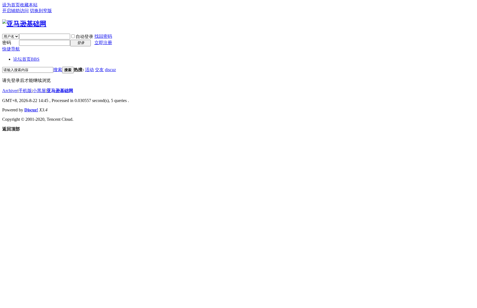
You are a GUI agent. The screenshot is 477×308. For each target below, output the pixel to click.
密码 (6, 42)
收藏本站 (29, 4)
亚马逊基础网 (60, 90)
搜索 (57, 69)
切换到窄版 (41, 10)
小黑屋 (39, 90)
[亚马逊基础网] (24, 23)
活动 (89, 69)
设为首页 (11, 4)
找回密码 (103, 36)
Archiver (10, 90)
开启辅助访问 (15, 10)
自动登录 (84, 36)
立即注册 (103, 42)
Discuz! (31, 110)
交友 (99, 69)
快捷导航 (11, 49)
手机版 (25, 90)
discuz (110, 69)
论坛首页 (26, 59)
